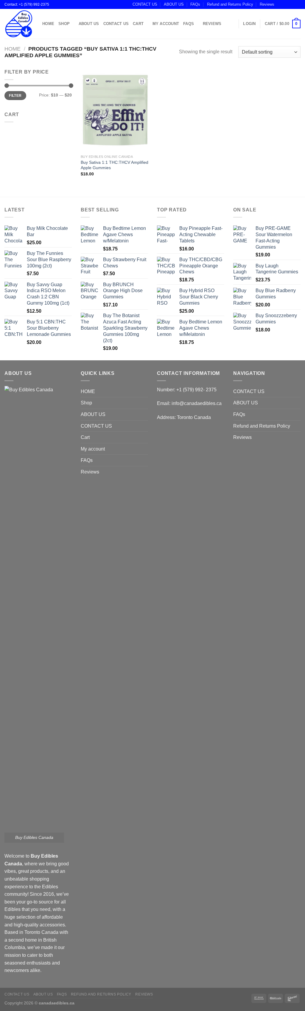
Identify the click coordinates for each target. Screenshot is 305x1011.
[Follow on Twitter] (292, 4)
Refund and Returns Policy (230, 4)
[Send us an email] (297, 4)
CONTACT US (145, 4)
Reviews (267, 4)
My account (165, 23)
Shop (64, 23)
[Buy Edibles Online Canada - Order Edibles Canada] (18, 24)
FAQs (195, 4)
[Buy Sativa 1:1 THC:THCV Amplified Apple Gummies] (115, 109)
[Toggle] (145, 402)
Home (12, 49)
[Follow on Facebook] (280, 4)
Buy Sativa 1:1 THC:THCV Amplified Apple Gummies (114, 165)
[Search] (232, 23)
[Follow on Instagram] (286, 4)
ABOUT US (174, 4)
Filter (15, 96)
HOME (48, 23)
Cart (138, 23)
